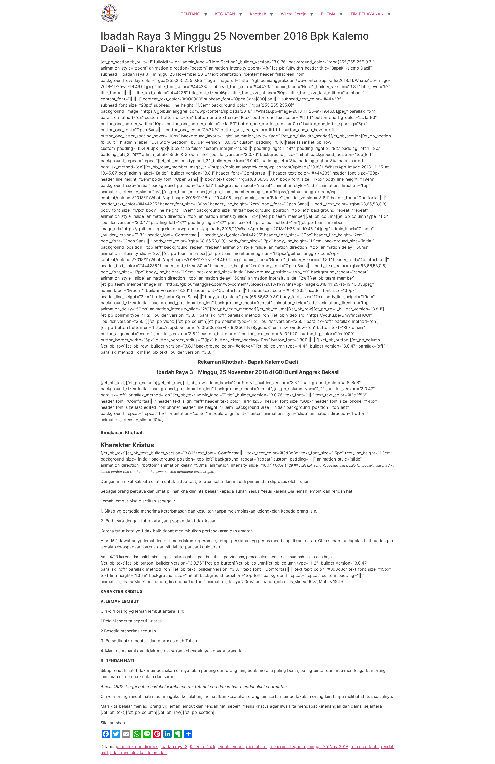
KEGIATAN (225, 13)
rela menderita (365, 746)
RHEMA (328, 13)
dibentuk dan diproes (137, 746)
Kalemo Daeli (202, 746)
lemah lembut (231, 746)
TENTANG (190, 13)
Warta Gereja (293, 13)
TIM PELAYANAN (367, 13)
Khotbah (258, 13)
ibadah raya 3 (174, 746)
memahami (256, 746)
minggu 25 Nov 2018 (327, 746)
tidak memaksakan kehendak (138, 752)
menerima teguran (287, 746)
